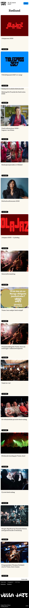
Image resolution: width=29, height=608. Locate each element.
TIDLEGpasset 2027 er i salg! (11, 75)
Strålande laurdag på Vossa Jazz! (13, 456)
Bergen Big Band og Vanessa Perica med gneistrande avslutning (14, 529)
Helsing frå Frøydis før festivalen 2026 (13, 93)
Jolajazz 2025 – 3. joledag (10, 237)
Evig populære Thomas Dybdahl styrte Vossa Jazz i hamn (12, 566)
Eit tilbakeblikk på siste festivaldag (14, 419)
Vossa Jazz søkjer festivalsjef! (12, 310)
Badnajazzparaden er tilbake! (12, 165)
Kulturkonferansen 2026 (10, 201)
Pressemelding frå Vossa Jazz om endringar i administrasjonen (13, 347)
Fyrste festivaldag (8, 492)
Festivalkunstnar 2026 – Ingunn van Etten (10, 129)
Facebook (9, 584)
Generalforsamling (8, 274)
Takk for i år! (6, 383)
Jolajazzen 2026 (7, 38)
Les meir (5, 49)
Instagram (3, 584)
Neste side (24, 579)
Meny (25, 3)
